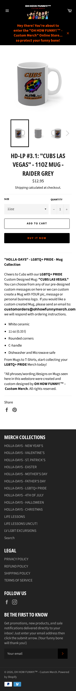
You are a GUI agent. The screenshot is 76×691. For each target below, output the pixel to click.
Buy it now (36, 238)
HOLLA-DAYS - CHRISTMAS (23, 509)
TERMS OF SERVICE (18, 580)
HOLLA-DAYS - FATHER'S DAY (25, 481)
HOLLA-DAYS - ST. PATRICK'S (24, 460)
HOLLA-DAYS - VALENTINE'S (24, 452)
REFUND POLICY (16, 566)
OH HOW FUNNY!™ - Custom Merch (35, 672)
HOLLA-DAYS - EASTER (20, 467)
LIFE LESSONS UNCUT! (21, 523)
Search (9, 538)
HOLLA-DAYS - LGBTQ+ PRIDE (25, 488)
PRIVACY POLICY (16, 559)
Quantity (56, 199)
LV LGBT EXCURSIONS (20, 530)
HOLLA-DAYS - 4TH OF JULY (23, 495)
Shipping (21, 187)
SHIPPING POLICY (17, 573)
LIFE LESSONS (14, 516)
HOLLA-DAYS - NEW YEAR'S (23, 445)
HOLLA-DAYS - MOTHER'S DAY (25, 474)
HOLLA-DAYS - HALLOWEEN (24, 502)
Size (6, 199)
